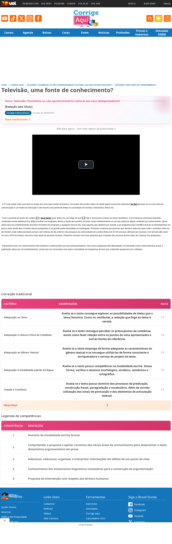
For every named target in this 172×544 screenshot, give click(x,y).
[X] (21, 18)
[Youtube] (4, 18)
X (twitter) (139, 521)
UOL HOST (46, 3)
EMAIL (167, 3)
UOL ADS (95, 3)
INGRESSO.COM (30, 3)
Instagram (140, 510)
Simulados (92, 508)
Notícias (48, 508)
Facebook (139, 504)
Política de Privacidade (14, 516)
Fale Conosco (51, 518)
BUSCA (132, 3)
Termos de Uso (9, 521)
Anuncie (6, 512)
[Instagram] (30, 18)
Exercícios (91, 503)
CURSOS (71, 3)
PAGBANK (59, 3)
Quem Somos (8, 507)
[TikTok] (13, 18)
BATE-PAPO (149, 3)
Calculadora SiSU (95, 518)
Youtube (138, 516)
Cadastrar (49, 503)
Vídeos (47, 513)
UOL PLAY (83, 3)
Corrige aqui (93, 513)
